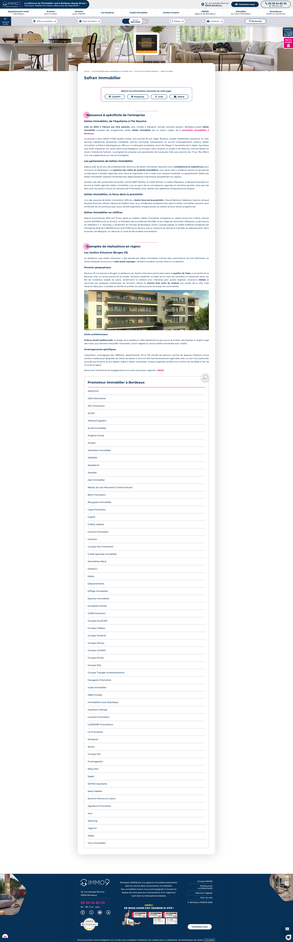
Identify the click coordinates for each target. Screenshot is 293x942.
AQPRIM (92, 457)
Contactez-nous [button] (200, 927)
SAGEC (160, 370)
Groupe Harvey (96, 643)
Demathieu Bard (97, 561)
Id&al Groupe (95, 695)
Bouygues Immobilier (100, 502)
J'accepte (209, 940)
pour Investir (50, 12)
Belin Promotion (97, 495)
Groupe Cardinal (97, 635)
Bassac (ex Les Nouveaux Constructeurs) (110, 487)
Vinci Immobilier (97, 843)
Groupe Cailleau (96, 628)
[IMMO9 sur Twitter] (91, 912)
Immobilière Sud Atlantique (103, 702)
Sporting (92, 820)
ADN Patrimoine (97, 398)
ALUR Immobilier (97, 428)
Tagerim (92, 828)
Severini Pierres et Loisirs (101, 798)
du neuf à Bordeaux (241, 12)
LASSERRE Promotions (100, 724)
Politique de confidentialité (205, 887)
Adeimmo (93, 391)
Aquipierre (93, 465)
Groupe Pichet (96, 658)
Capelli (91, 517)
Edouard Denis (96, 583)
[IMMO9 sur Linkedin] (108, 912)
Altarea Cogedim (97, 420)
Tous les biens (90, 21)
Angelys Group (96, 435)
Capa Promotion (97, 509)
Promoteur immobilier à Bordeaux (146, 71)
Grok (159, 97)
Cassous (92, 539)
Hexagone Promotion (99, 680)
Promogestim (95, 761)
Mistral (179, 97)
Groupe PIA (94, 754)
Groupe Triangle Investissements (106, 672)
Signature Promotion (99, 806)
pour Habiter (79, 12)
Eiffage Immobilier (98, 591)
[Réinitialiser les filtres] (269, 21)
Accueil (86, 71)
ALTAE (91, 413)
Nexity (91, 746)
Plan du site (206, 897)
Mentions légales (203, 893)
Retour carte (5, 23)
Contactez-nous (245, 4)
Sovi (90, 813)
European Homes (97, 606)
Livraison (214, 21)
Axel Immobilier (96, 480)
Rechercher (255, 21)
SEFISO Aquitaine (97, 783)
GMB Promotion (97, 613)
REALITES (93, 769)
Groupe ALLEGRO (97, 620)
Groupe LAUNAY (97, 650)
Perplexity (137, 97)
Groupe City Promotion (100, 546)
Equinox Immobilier (98, 598)
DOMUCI (92, 569)
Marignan (93, 739)
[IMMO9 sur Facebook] (83, 912)
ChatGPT (115, 97)
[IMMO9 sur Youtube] (100, 912)
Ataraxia (92, 472)
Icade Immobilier (97, 687)
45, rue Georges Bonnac (217, 4)
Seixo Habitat (95, 791)
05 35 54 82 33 (93, 903)
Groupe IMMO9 (204, 881)
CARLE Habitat (96, 524)
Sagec (91, 776)
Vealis (91, 835)
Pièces (177, 21)
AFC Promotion (96, 406)
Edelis (91, 576)
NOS (288, 42)
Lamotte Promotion (99, 717)
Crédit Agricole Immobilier (102, 554)
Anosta (91, 443)
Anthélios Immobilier (99, 450)
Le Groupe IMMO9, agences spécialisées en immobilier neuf (112, 71)
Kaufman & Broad (97, 709)
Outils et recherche (275, 12)
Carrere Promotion (98, 532)
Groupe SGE (94, 665)
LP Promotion (95, 732)
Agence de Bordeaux (205, 12)
